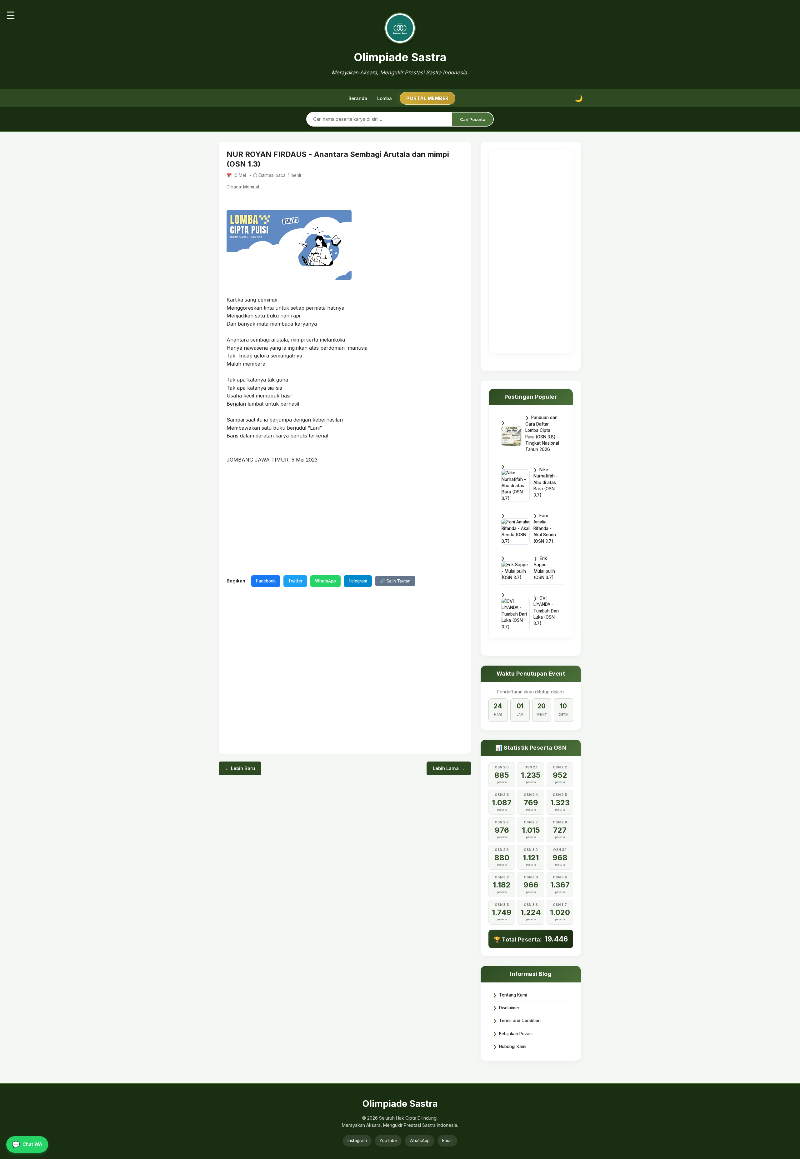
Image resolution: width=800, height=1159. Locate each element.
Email (447, 1140)
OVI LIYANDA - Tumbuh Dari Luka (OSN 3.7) (546, 611)
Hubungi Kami (512, 1046)
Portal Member (427, 98)
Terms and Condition (520, 1020)
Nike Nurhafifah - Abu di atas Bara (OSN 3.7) (545, 482)
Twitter (295, 580)
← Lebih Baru (240, 768)
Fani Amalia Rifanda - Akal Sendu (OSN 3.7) (544, 528)
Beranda (357, 98)
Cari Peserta (472, 119)
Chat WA (27, 1144)
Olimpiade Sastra (400, 57)
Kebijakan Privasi (515, 1033)
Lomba (384, 98)
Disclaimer (509, 1007)
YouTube (388, 1140)
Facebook (266, 580)
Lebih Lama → (449, 768)
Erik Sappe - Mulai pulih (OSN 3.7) (544, 568)
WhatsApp (325, 580)
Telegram (357, 580)
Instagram (357, 1140)
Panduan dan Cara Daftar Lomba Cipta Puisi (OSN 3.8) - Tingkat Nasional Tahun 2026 (542, 433)
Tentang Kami (513, 994)
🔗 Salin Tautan (395, 581)
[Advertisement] (345, 515)
